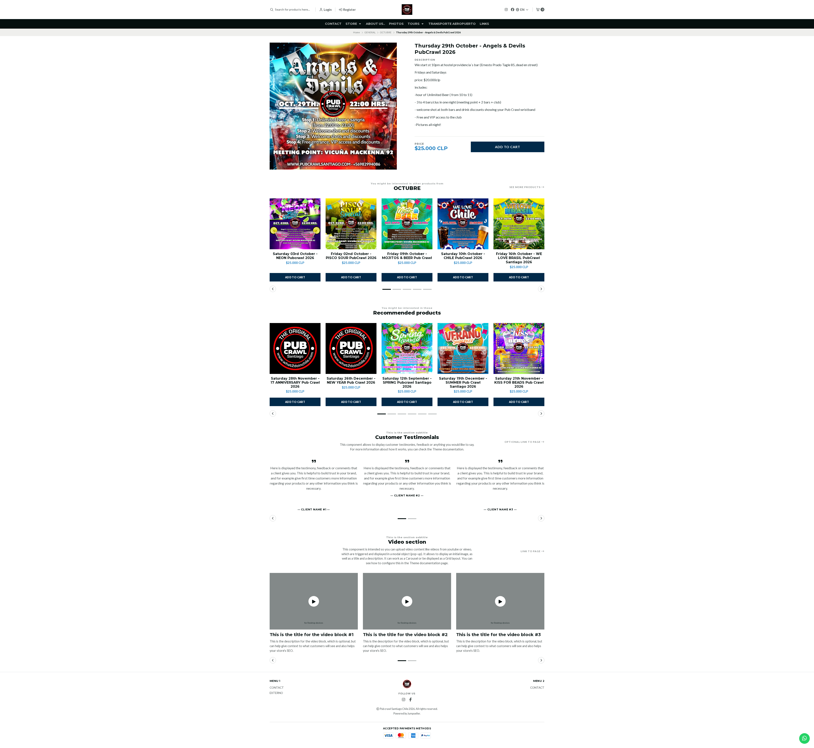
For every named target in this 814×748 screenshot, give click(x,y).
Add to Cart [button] (295, 277)
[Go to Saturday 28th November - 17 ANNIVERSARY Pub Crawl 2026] (295, 348)
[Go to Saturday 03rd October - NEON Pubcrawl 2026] (295, 223)
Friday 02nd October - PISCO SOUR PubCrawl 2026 (351, 256)
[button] (386, 289)
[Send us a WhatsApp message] (804, 738)
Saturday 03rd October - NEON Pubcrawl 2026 (295, 256)
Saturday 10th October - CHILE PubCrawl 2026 (463, 256)
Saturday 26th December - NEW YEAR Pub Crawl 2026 (351, 380)
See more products (525, 187)
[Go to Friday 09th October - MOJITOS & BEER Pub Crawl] (407, 223)
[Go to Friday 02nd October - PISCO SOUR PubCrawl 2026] (351, 223)
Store (352, 24)
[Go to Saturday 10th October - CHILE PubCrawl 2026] (463, 223)
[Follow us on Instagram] (506, 9)
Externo (276, 693)
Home (356, 32)
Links (484, 24)
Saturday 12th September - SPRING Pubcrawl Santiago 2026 (407, 382)
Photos (396, 24)
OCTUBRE (386, 32)
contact (333, 24)
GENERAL (370, 32)
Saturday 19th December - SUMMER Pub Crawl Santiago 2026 (463, 382)
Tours (414, 24)
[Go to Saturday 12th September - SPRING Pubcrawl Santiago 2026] (407, 348)
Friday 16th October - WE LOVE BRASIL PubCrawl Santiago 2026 (519, 258)
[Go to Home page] (407, 9)
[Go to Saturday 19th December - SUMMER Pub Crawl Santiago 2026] (463, 348)
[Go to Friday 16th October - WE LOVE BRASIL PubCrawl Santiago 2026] (518, 223)
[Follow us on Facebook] (512, 9)
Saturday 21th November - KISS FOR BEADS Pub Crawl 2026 (519, 382)
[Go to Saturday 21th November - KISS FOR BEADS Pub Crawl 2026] (518, 348)
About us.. (375, 24)
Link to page (531, 551)
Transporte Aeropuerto (452, 24)
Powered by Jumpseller (406, 713)
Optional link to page (523, 442)
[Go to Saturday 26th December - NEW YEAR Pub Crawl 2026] (351, 348)
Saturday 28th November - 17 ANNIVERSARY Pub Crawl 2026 (295, 382)
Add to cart (507, 147)
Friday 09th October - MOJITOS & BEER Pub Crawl (407, 256)
